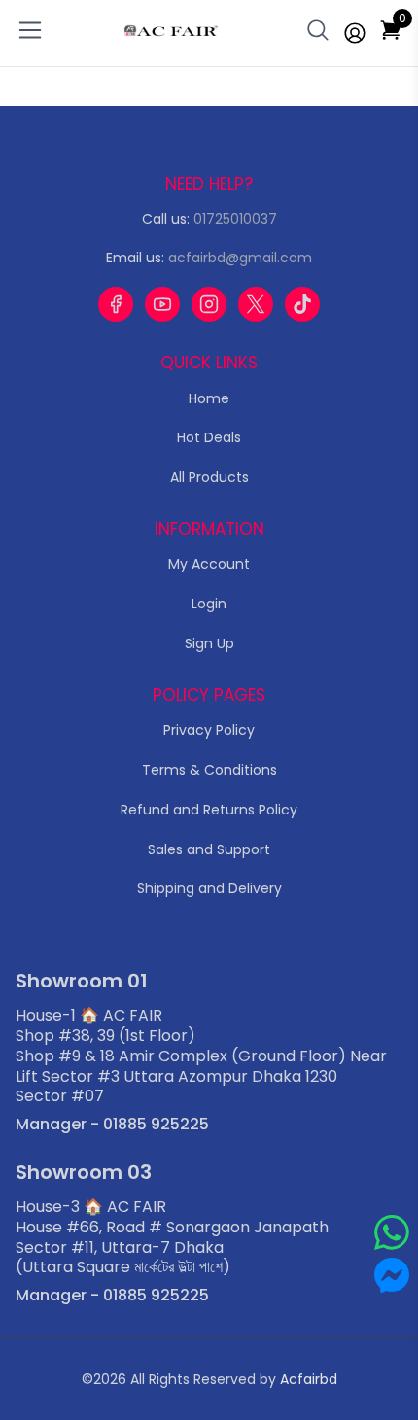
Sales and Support (209, 849)
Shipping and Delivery (209, 888)
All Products (209, 477)
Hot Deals (209, 437)
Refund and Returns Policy (209, 809)
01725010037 (235, 218)
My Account (209, 563)
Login (209, 603)
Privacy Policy (209, 730)
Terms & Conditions (209, 769)
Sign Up (209, 643)
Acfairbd (308, 1379)
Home (209, 398)
